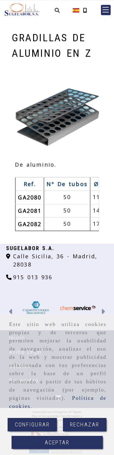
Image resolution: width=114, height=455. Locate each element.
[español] (76, 10)
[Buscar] (57, 10)
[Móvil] (85, 10)
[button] (106, 10)
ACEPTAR (57, 442)
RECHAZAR (84, 424)
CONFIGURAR (32, 424)
